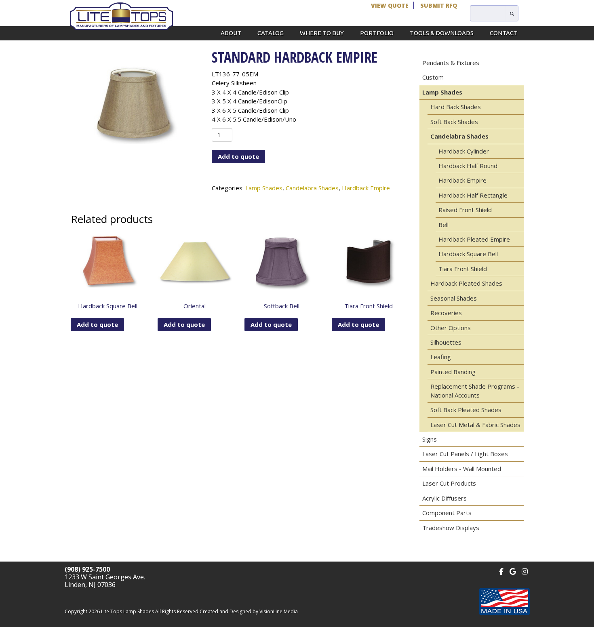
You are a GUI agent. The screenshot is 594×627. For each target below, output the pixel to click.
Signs (429, 439)
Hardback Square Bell (468, 254)
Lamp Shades (263, 188)
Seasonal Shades (453, 298)
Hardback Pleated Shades (466, 283)
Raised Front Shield (465, 210)
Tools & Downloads (442, 32)
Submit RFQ (438, 5)
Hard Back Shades (455, 107)
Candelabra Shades (312, 188)
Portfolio (377, 32)
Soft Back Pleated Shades (465, 410)
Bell (443, 225)
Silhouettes (445, 342)
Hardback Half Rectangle (473, 195)
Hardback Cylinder (463, 151)
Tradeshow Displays (450, 528)
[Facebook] (501, 571)
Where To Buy (322, 32)
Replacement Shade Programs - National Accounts (474, 390)
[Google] (513, 571)
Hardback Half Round (467, 166)
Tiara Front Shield (462, 269)
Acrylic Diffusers (444, 498)
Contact (504, 32)
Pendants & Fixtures (450, 63)
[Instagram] (525, 571)
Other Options (450, 328)
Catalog (270, 32)
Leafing (440, 357)
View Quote (390, 5)
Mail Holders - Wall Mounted (461, 469)
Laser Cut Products (449, 483)
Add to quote (238, 156)
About (231, 32)
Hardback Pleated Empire (474, 239)
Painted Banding (453, 372)
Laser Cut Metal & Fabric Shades (475, 425)
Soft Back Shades (454, 122)
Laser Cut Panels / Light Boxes (465, 454)
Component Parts (447, 513)
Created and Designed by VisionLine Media (249, 611)
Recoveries (446, 313)
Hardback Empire (366, 188)
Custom (433, 77)
